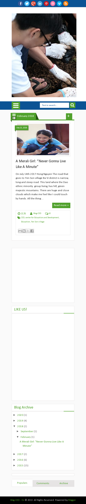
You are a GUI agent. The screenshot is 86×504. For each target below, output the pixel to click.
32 (50, 213)
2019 (20, 420)
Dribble (52, 3)
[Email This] (20, 231)
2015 (20, 465)
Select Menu (16, 105)
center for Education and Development (42, 218)
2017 (20, 454)
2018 (20, 426)
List (14, 118)
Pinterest (46, 3)
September (27, 431)
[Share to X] (28, 231)
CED (22, 218)
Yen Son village (37, 222)
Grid (14, 114)
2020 (20, 415)
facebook (20, 3)
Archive (63, 483)
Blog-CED (37, 213)
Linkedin (39, 3)
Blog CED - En (17, 500)
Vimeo (59, 3)
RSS (65, 3)
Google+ (33, 3)
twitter (26, 3)
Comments (43, 483)
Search (72, 105)
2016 (20, 460)
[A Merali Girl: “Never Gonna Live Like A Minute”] (43, 139)
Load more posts (69, 116)
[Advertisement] (43, 275)
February (26, 437)
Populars (22, 483)
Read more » (61, 205)
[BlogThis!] (24, 231)
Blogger (72, 500)
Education (25, 222)
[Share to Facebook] (32, 231)
